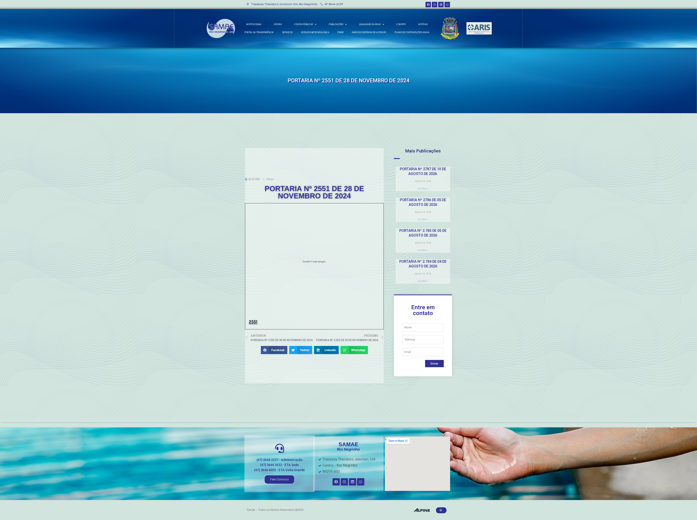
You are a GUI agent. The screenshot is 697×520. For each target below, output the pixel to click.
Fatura (278, 24)
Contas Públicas (303, 24)
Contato (401, 24)
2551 (253, 322)
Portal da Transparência (259, 32)
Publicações (336, 24)
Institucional (254, 24)
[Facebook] (428, 4)
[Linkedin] (441, 4)
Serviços (287, 32)
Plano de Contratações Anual (412, 32)
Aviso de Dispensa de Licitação (369, 32)
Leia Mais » (423, 188)
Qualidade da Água (370, 24)
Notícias (423, 24)
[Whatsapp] (447, 4)
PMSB (340, 32)
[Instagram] (434, 4)
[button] (279, 479)
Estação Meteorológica (315, 32)
